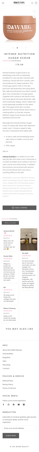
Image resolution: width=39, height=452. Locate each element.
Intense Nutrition (9, 156)
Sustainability (8, 354)
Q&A (4, 361)
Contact (6, 368)
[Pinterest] (13, 404)
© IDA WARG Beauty (19, 447)
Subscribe (11, 436)
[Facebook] (3, 404)
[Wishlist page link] (27, 3)
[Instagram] (8, 404)
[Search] (32, 3)
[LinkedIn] (24, 404)
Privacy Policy (8, 384)
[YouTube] (19, 404)
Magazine (6, 357)
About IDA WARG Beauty (12, 350)
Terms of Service (9, 388)
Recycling (6, 365)
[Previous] (13, 47)
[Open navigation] (3, 3)
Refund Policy (8, 381)
